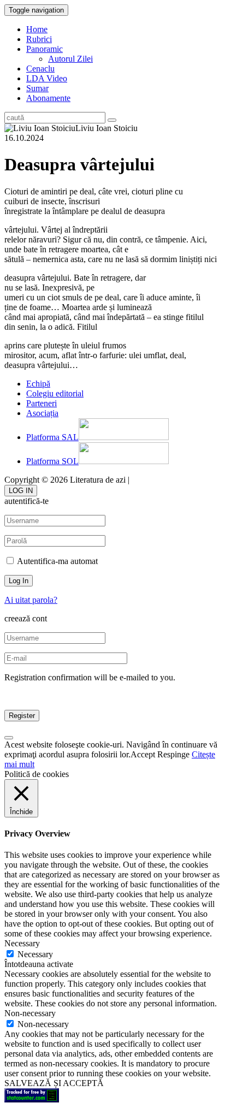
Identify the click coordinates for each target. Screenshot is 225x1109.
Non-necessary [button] (30, 1013)
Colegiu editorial (55, 393)
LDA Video (46, 78)
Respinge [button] (173, 754)
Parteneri (41, 403)
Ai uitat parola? (30, 599)
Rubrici (39, 39)
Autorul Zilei (70, 58)
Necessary (35, 954)
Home (37, 29)
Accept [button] (143, 754)
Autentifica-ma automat (56, 561)
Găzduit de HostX (163, 479)
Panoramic (44, 49)
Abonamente (48, 98)
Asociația (42, 413)
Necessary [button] (22, 943)
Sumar (37, 88)
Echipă (38, 383)
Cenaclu (40, 68)
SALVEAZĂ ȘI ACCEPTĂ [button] (54, 1083)
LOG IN (21, 491)
